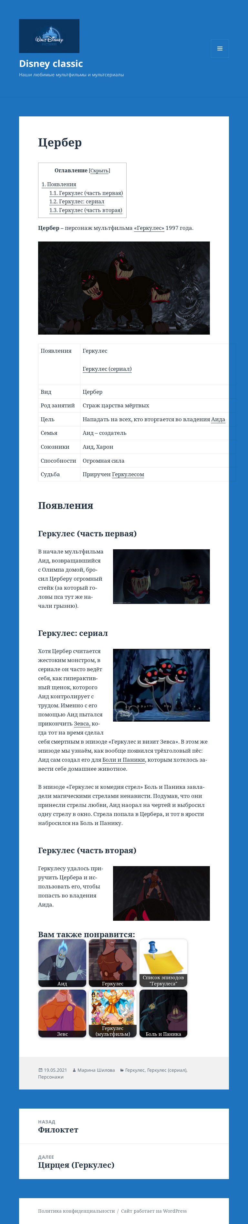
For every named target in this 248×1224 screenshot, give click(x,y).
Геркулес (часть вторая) (85, 210)
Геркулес (135, 1070)
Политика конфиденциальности (76, 1211)
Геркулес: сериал (76, 201)
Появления (59, 184)
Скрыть (99, 170)
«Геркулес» (149, 227)
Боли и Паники (123, 759)
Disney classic (51, 63)
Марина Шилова (96, 1070)
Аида (218, 419)
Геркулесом (128, 474)
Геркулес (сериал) (107, 368)
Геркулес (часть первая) (86, 193)
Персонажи (51, 1077)
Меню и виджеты (220, 57)
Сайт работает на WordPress (154, 1211)
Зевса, (82, 723)
